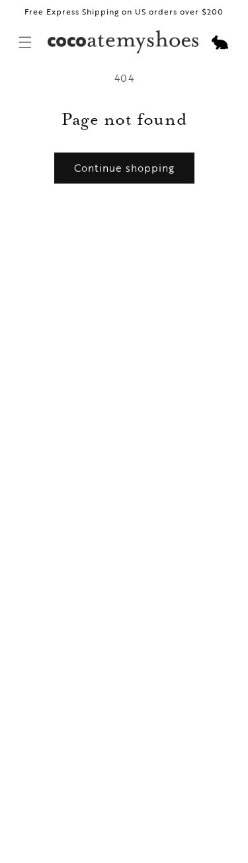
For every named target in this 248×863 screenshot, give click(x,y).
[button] (219, 42)
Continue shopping (124, 167)
